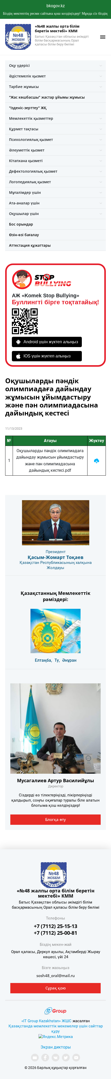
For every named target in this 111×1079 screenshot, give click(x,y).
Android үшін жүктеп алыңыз (50, 342)
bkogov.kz (55, 5)
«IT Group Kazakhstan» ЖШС (46, 1021)
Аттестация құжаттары (30, 245)
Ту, (57, 660)
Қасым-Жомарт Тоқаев (55, 557)
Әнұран (69, 660)
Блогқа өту (55, 819)
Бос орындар (21, 224)
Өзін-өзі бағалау (24, 234)
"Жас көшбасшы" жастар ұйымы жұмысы (47, 97)
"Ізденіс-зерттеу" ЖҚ (27, 107)
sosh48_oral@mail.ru (55, 975)
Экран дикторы (56, 1047)
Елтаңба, (43, 660)
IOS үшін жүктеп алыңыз (46, 356)
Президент (56, 551)
